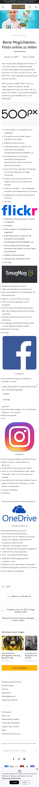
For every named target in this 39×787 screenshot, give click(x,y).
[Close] (37, 769)
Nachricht (21, 35)
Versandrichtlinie (9, 700)
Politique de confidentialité (11, 778)
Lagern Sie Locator (10, 726)
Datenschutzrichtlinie (11, 682)
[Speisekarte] (3, 7)
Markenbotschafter (11, 719)
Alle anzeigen (19, 668)
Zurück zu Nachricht (21, 596)
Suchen (5, 689)
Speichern (6, 692)
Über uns (6, 715)
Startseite (6, 712)
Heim (14, 35)
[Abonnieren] (35, 750)
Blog (4, 730)
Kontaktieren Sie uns (11, 734)
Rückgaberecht (9, 696)
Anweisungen (8, 685)
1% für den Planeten (11, 723)
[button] (30, 7)
